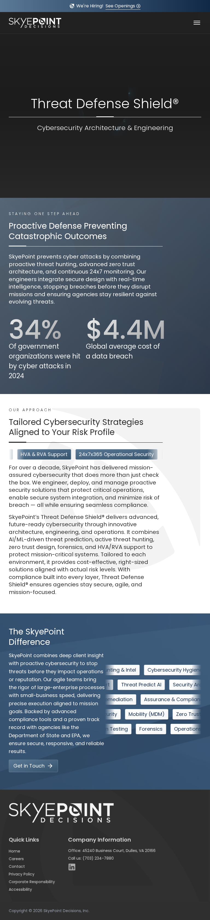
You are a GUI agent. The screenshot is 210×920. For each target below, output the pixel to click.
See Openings (120, 6)
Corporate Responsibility (32, 881)
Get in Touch (29, 765)
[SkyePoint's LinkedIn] (72, 867)
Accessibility (20, 889)
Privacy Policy (21, 874)
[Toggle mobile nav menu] (196, 22)
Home (14, 851)
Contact (17, 866)
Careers (16, 859)
